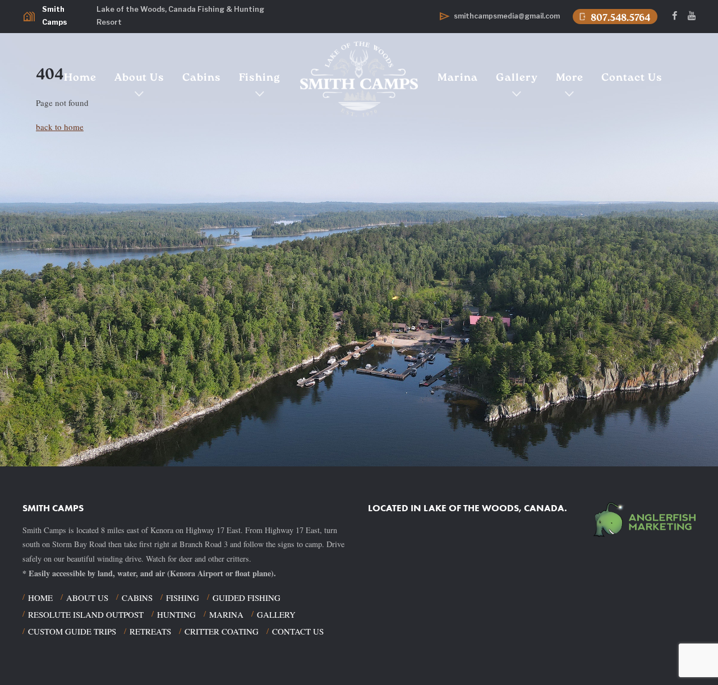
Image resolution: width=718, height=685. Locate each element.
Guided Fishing (246, 597)
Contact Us (631, 78)
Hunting (176, 614)
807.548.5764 (614, 17)
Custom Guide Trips (72, 631)
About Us (139, 78)
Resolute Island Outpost (86, 614)
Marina (458, 78)
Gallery (517, 78)
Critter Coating (222, 631)
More (569, 78)
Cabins (201, 78)
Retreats (150, 631)
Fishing (259, 78)
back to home (60, 126)
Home (80, 78)
